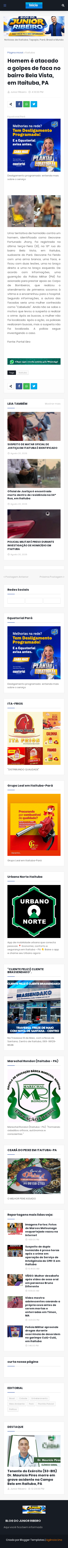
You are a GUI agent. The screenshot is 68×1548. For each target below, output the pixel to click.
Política (13, 1409)
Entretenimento (40, 1398)
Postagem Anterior (16, 577)
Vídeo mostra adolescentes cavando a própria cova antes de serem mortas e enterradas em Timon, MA (42, 1306)
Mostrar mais (53, 403)
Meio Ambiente (16, 1403)
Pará (31, 1403)
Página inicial (15, 52)
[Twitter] (34, 104)
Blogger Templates (32, 1540)
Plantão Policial (46, 1403)
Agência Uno (54, 1540)
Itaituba (30, 52)
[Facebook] (19, 104)
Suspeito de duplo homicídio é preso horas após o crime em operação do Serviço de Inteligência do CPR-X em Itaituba (42, 1255)
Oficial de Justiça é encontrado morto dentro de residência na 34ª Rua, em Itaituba (31, 495)
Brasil (12, 1398)
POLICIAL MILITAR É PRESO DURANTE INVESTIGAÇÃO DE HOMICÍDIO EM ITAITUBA (30, 545)
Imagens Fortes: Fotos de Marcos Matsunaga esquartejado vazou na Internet (41, 1230)
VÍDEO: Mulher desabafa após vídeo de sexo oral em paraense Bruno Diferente (42, 1281)
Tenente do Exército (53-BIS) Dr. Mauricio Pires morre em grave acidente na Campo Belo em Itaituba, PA (32, 1477)
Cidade (23, 1398)
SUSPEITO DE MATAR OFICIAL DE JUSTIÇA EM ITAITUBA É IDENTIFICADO (32, 446)
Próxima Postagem (51, 577)
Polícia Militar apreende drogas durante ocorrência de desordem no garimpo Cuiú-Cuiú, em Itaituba (42, 1334)
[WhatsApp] (26, 104)
